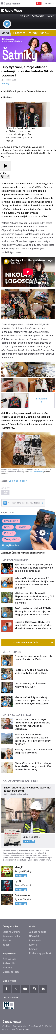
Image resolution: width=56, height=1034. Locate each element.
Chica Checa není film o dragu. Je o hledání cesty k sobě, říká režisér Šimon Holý (33, 766)
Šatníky (5, 83)
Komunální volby (11, 936)
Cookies (6, 1026)
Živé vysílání (10, 539)
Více (44, 33)
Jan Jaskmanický (15, 137)
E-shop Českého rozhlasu (20, 781)
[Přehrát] (5, 166)
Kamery (51, 16)
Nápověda (34, 936)
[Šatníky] (28, 49)
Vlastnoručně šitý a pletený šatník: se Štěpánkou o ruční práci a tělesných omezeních (32, 700)
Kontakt (33, 949)
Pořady (32, 33)
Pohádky (22, 527)
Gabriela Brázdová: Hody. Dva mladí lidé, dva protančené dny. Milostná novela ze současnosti (33, 625)
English (48, 1026)
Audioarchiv (38, 16)
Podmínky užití (36, 1026)
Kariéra (33, 944)
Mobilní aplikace (11, 972)
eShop (6, 944)
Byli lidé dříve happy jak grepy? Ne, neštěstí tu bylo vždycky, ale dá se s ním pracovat (34, 567)
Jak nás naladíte (37, 932)
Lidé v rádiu (35, 940)
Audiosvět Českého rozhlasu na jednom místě (23, 553)
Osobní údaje (19, 1026)
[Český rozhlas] (10, 3)
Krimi (6, 527)
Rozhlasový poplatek (40, 953)
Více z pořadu (12, 652)
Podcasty (8, 967)
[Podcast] (2, 177)
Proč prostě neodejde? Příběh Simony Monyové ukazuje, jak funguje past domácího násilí (33, 611)
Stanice (7, 940)
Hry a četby (10, 521)
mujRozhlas (7, 512)
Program (24, 16)
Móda (5, 33)
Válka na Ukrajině (12, 932)
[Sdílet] (7, 177)
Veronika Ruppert (18, 480)
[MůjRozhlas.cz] (5, 97)
